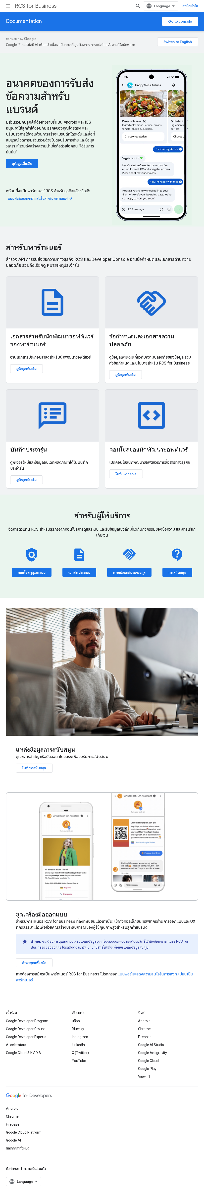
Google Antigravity (152, 1053)
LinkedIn (78, 1045)
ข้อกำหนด (12, 1169)
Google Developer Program (27, 1021)
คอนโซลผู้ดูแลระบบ (32, 572)
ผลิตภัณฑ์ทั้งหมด (17, 1148)
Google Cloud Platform (24, 1132)
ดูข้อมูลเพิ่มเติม (22, 163)
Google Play (147, 1069)
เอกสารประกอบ (79, 572)
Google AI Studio (151, 1045)
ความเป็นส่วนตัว (35, 1169)
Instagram (80, 1037)
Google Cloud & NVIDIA (23, 1053)
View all (144, 1077)
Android (144, 1021)
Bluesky (78, 1029)
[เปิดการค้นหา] (138, 6)
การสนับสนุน (177, 572)
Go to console (180, 21)
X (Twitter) (80, 1053)
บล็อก (76, 1021)
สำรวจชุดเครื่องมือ (34, 963)
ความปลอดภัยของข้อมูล (129, 572)
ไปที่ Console (126, 474)
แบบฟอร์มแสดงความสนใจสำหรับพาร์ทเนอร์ (40, 198)
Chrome (144, 1029)
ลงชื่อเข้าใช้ (190, 6)
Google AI (13, 1140)
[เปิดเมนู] (8, 6)
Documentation (24, 21)
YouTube (79, 1061)
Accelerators (16, 1045)
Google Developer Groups (26, 1029)
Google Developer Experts (26, 1037)
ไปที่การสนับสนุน (34, 768)
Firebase (145, 1037)
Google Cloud (148, 1061)
